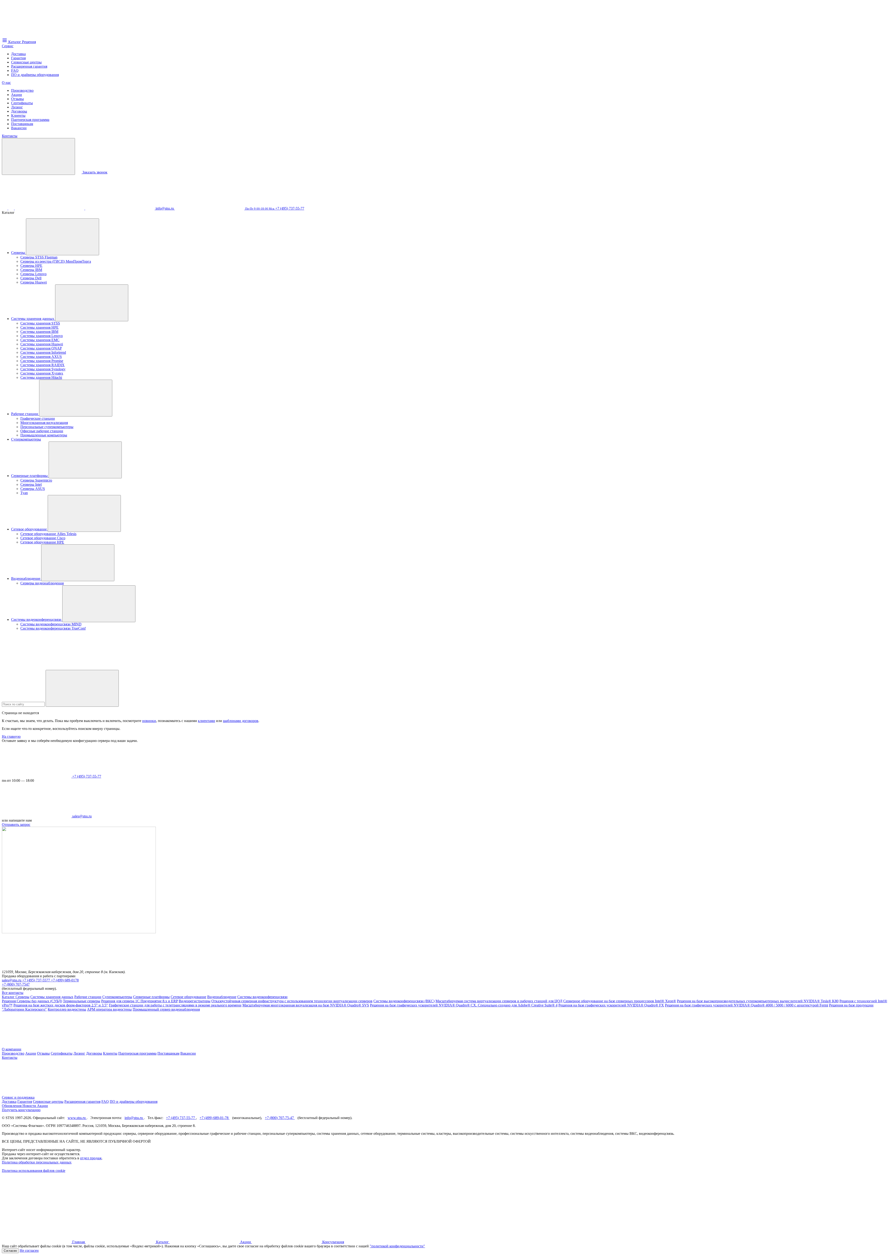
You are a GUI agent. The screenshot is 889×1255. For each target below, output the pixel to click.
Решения (9, 1001)
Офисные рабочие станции (41, 431)
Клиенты (18, 115)
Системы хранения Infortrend (43, 352)
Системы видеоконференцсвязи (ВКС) (404, 1001)
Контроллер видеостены (67, 1009)
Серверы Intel (31, 484)
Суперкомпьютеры (26, 439)
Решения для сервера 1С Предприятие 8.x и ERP (139, 1001)
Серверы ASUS (32, 489)
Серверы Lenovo (33, 274)
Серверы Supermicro (36, 480)
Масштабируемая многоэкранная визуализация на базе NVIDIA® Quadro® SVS (305, 1005)
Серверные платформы (30, 476)
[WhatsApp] (50, 208)
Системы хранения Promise (41, 361)
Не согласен (29, 1250)
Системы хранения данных (33, 319)
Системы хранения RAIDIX (42, 365)
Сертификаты (22, 103)
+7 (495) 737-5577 (36, 980)
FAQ (15, 71)
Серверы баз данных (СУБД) (39, 1001)
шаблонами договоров (240, 721)
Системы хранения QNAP (41, 348)
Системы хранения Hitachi (41, 377)
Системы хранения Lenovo (41, 336)
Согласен (10, 1250)
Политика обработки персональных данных (37, 1162)
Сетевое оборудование (29, 529)
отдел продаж (91, 1158)
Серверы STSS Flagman (38, 257)
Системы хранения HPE (39, 327)
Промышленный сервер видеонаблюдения (166, 1009)
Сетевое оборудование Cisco (42, 538)
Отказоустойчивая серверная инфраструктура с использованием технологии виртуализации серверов (292, 1001)
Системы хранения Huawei (41, 344)
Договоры (19, 111)
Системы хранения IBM (39, 332)
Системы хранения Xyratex (41, 373)
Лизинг (17, 107)
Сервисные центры (26, 62)
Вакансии (19, 128)
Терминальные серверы (81, 1001)
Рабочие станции (25, 414)
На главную (11, 736)
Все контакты (12, 993)
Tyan (24, 493)
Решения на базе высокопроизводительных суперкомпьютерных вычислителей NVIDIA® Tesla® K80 (758, 1001)
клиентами (206, 721)
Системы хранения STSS (40, 323)
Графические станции (37, 418)
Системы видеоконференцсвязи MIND (50, 624)
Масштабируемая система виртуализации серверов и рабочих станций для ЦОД (498, 1001)
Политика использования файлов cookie (33, 1171)
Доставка (18, 54)
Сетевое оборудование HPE (42, 542)
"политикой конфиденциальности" (397, 1246)
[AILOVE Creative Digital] (36, 1206)
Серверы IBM (31, 270)
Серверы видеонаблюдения (42, 583)
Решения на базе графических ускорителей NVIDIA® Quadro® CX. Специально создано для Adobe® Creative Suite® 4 (463, 1005)
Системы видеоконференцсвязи (36, 619)
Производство (22, 90)
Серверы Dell (30, 278)
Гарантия (18, 58)
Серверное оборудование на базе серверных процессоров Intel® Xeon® (619, 1001)
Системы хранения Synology (43, 369)
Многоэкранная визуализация (44, 423)
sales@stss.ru (12, 980)
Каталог (9, 997)
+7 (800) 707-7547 (16, 984)
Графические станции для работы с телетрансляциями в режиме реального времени (175, 1005)
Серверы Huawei (33, 282)
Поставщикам (22, 124)
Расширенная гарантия (29, 66)
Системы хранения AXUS (41, 357)
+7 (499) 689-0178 (65, 980)
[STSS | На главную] (36, 35)
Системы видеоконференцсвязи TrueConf (53, 628)
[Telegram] (120, 208)
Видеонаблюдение (26, 578)
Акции (16, 95)
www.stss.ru (77, 1118)
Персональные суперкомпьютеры (46, 427)
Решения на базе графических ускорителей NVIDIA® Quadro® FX (611, 1005)
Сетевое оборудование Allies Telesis (48, 534)
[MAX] (11, 208)
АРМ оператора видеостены (109, 1009)
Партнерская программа (30, 120)
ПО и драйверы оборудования (35, 75)
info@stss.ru (134, 1118)
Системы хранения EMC (39, 340)
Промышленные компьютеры (43, 435)
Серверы (18, 253)
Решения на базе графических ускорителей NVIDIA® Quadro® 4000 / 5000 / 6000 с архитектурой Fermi (746, 1005)
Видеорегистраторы (194, 1001)
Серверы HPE (31, 266)
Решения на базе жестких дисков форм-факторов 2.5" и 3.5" (60, 1005)
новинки (149, 721)
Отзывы (17, 99)
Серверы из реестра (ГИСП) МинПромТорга (55, 261)
